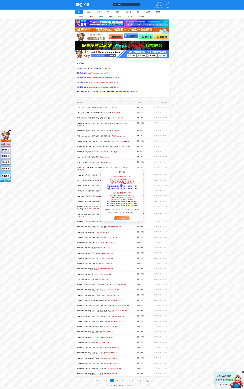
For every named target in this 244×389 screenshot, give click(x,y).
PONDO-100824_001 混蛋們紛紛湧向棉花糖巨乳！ (99, 369)
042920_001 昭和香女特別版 (89, 180)
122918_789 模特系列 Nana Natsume (92, 279)
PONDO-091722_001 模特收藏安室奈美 (95, 332)
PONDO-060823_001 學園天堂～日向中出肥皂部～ (99, 227)
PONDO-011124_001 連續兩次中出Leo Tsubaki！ (98, 295)
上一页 (105, 381)
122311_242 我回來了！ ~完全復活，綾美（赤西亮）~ (97, 107)
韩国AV (120, 17)
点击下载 (101, 68)
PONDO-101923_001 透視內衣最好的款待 (96, 243)
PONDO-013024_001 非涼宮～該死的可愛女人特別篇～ (100, 321)
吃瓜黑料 (147, 12)
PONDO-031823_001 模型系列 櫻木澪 (95, 264)
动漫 (138, 12)
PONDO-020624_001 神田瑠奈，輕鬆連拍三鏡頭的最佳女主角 (102, 311)
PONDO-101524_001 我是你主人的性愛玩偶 (97, 374)
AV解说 (91, 17)
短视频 (101, 17)
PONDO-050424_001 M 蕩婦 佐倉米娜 (95, 253)
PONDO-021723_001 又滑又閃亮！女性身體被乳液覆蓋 (100, 118)
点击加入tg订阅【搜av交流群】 (124, 212)
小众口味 (80, 17)
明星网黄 (128, 12)
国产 (98, 12)
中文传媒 (88, 12)
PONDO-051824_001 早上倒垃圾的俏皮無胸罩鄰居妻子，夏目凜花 (103, 141)
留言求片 (141, 17)
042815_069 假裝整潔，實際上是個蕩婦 (93, 157)
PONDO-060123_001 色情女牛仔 (93, 232)
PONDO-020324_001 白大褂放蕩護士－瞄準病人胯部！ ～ (101, 316)
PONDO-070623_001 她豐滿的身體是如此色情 (97, 358)
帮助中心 (114, 385)
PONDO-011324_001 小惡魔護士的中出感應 (97, 327)
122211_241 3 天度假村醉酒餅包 (91, 196)
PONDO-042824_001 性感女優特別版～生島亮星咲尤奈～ (101, 136)
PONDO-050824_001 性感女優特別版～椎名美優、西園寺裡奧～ (103, 306)
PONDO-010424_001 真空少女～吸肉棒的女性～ (98, 290)
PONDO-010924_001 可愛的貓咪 (93, 248)
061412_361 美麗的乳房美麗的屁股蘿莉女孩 (94, 162)
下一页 (140, 381)
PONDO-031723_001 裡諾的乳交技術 (95, 269)
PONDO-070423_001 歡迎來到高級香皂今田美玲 (98, 348)
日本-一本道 (140, 107)
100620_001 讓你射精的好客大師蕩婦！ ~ (93, 185)
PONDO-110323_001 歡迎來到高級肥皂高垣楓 (97, 237)
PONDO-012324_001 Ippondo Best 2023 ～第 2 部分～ (100, 300)
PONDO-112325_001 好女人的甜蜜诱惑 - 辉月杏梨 (99, 222)
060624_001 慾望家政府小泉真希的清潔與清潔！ (95, 175)
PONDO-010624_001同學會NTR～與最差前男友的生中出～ (101, 285)
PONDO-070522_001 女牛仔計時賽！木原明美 (97, 353)
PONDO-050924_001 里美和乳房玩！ (95, 258)
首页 (79, 12)
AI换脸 (110, 17)
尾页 (147, 381)
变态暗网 (158, 12)
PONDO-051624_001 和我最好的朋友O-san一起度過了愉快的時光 (103, 146)
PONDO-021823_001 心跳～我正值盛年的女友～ (98, 131)
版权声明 (129, 385)
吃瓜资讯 (130, 17)
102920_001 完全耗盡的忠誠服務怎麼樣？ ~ (94, 191)
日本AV (118, 12)
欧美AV (108, 12)
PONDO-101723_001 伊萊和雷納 (93, 342)
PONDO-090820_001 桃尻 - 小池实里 (95, 337)
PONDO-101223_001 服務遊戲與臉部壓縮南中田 (98, 363)
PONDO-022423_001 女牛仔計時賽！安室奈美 (97, 152)
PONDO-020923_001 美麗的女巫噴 (94, 274)
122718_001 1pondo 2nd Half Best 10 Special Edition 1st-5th (99, 113)
